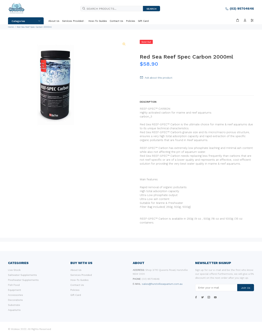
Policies (74, 289)
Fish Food (14, 284)
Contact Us (77, 284)
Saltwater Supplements (22, 274)
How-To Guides (79, 279)
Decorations (15, 299)
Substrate (14, 304)
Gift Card (75, 294)
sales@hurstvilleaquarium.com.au (162, 283)
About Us (75, 269)
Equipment (14, 289)
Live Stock (14, 269)
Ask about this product (158, 77)
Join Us (245, 287)
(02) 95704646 (242, 8)
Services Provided (81, 274)
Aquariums (14, 309)
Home (11, 27)
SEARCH (151, 8)
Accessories (15, 294)
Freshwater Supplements (23, 279)
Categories (18, 21)
